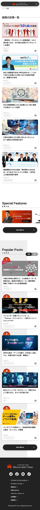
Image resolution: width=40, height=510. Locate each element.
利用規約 (13, 500)
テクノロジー (7, 83)
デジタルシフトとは (16, 483)
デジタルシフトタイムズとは (19, 480)
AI (4, 400)
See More (20, 230)
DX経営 (5, 50)
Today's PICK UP (8, 180)
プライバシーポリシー (17, 493)
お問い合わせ (14, 490)
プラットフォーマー (8, 326)
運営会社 (13, 487)
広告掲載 (13, 496)
